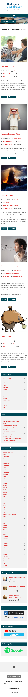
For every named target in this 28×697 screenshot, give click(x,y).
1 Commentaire (7, 76)
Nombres (15, 344)
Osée (4, 534)
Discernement (6, 380)
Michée (5, 527)
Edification (6, 73)
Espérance (5, 392)
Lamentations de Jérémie (9, 514)
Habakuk (5, 490)
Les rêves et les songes (9, 431)
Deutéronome (6, 470)
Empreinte (5, 387)
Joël (4, 503)
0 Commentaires (7, 144)
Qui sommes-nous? (9, 683)
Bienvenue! (9, 681)
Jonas (4, 505)
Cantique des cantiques (9, 419)
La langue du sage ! (8, 66)
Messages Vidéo (7, 436)
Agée (4, 454)
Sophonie (20, 141)
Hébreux (5, 492)
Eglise (4, 385)
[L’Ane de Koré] (14, 331)
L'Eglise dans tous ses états (10, 425)
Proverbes (5, 543)
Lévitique (5, 516)
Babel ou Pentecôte (8, 195)
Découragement (7, 378)
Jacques (20, 73)
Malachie (5, 521)
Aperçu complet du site (14, 676)
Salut (4, 407)
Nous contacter (20, 683)
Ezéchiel (5, 483)
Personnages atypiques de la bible (12, 438)
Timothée (5, 561)
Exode (4, 481)
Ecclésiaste (6, 472)
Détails (4, 97)
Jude (4, 510)
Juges (4, 512)
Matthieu (5, 525)
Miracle (5, 398)
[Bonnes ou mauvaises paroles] (14, 260)
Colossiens (6, 463)
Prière (4, 403)
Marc (4, 523)
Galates (5, 485)
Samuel (5, 554)
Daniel (4, 467)
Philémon (5, 536)
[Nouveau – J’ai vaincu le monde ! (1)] (5, 580)
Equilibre (11, 273)
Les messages (18, 681)
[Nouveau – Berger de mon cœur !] (5, 589)
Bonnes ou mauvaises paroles (12, 266)
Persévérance (6, 400)
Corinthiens (6, 465)
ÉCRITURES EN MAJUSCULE (14, 686)
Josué (4, 507)
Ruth (4, 552)
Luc (4, 518)
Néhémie (5, 530)
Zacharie (5, 565)
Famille (4, 394)
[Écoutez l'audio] (17, 581)
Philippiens (6, 538)
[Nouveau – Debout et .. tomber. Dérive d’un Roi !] (5, 598)
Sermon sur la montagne (9, 440)
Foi (3, 396)
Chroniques (6, 461)
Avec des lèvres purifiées (10, 134)
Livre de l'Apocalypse (8, 434)
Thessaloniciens (7, 558)
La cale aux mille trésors (8, 21)
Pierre (4, 541)
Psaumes (5, 545)
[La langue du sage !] (14, 61)
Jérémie (5, 498)
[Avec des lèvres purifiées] (14, 129)
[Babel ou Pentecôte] (14, 190)
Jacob (4, 423)
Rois (4, 547)
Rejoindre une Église (14, 688)
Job (4, 501)
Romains (5, 549)
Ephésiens (6, 276)
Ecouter (13, 97)
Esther (4, 478)
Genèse (16, 205)
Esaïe (4, 476)
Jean (4, 496)
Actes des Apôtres (8, 205)
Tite (4, 563)
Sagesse (11, 73)
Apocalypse (6, 456)
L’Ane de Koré (6, 336)
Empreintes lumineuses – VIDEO (11, 421)
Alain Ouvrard (16, 71)
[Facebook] (14, 667)
